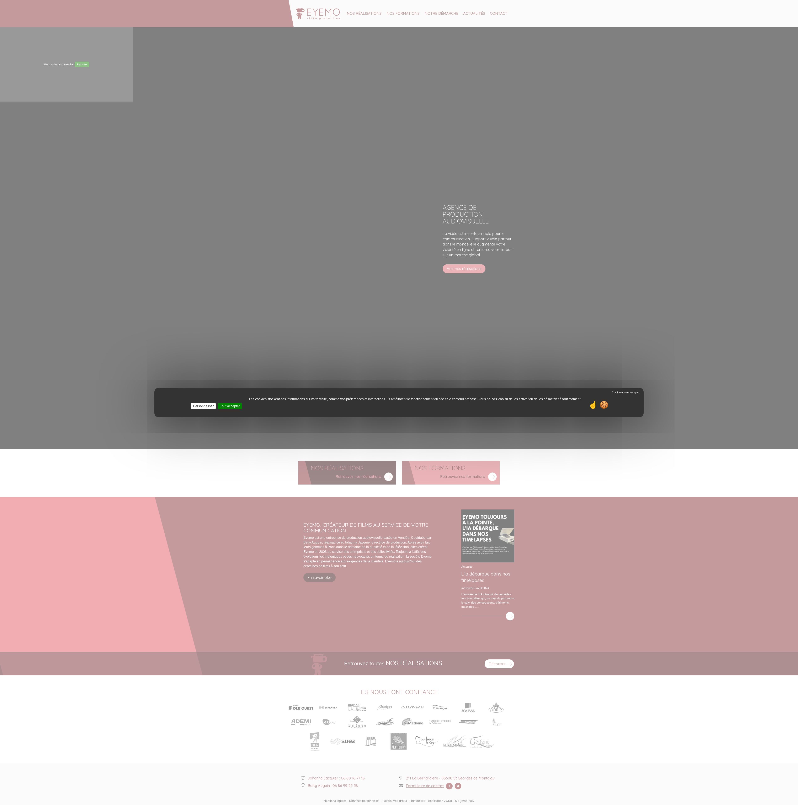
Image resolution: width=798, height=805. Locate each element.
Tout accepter (230, 406)
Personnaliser (203, 406)
